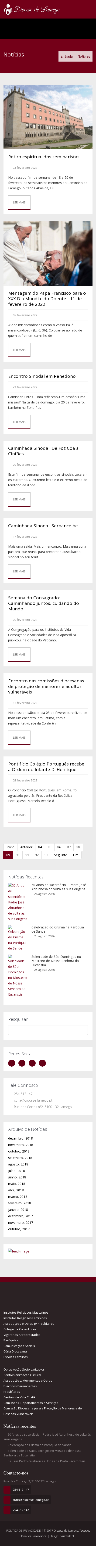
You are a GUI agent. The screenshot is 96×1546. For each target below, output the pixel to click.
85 (49, 847)
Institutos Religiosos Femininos (25, 1318)
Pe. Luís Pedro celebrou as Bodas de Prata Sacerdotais (46, 1461)
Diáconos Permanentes (20, 1386)
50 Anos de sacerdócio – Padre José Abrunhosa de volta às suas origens (58, 887)
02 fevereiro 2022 (24, 780)
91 (27, 855)
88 (78, 847)
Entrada (67, 56)
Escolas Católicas (15, 1357)
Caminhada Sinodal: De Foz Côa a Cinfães (43, 451)
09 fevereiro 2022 (24, 315)
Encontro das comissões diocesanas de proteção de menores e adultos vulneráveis (46, 686)
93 (46, 855)
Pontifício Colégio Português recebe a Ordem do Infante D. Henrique (46, 766)
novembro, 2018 (20, 1145)
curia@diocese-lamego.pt (33, 1100)
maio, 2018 (16, 1183)
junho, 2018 (17, 1177)
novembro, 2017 (20, 1222)
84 (40, 847)
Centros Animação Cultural (22, 1375)
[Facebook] (12, 1063)
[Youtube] (33, 1063)
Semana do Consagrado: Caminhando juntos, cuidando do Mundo (43, 603)
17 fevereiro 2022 (24, 536)
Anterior (26, 847)
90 (18, 855)
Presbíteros (11, 1392)
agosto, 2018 (18, 1164)
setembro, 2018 (20, 1158)
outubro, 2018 (19, 1151)
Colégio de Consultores (19, 1329)
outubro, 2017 (19, 1229)
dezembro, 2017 (20, 1216)
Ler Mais (19, 202)
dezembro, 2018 (20, 1138)
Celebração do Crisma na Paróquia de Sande (57, 929)
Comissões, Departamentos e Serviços (30, 1403)
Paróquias (10, 1340)
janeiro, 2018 (18, 1209)
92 (37, 855)
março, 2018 (17, 1196)
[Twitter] (23, 1063)
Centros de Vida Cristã (19, 1397)
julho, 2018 (16, 1170)
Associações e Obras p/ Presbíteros (28, 1323)
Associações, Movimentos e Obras (27, 1380)
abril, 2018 (16, 1190)
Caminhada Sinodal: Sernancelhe (43, 526)
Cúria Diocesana (15, 1351)
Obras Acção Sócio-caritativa (23, 1369)
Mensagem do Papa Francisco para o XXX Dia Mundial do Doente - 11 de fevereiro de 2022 (47, 298)
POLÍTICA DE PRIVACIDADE (23, 1531)
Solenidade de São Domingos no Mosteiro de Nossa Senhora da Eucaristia (56, 960)
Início (10, 847)
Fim (76, 855)
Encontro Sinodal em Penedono (42, 376)
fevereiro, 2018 (19, 1203)
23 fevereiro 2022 (24, 168)
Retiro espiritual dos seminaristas (43, 157)
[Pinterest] (43, 1063)
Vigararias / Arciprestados (21, 1335)
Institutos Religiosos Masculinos (25, 1312)
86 (59, 847)
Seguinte (60, 855)
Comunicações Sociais (19, 1346)
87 (69, 847)
